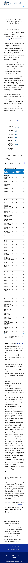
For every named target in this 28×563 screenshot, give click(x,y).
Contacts (14, 557)
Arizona (16, 149)
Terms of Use (16, 555)
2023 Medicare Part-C (13, 546)
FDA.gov (20, 504)
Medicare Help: (19, 343)
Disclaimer (8, 555)
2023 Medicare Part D (13, 549)
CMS (10, 502)
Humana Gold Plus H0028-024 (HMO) (17, 121)
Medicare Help (18, 561)
